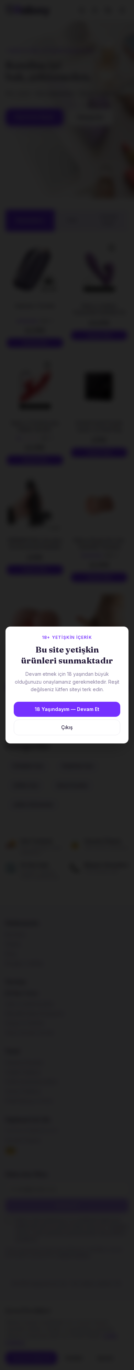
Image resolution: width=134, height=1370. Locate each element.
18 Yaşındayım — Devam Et (67, 709)
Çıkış (67, 727)
